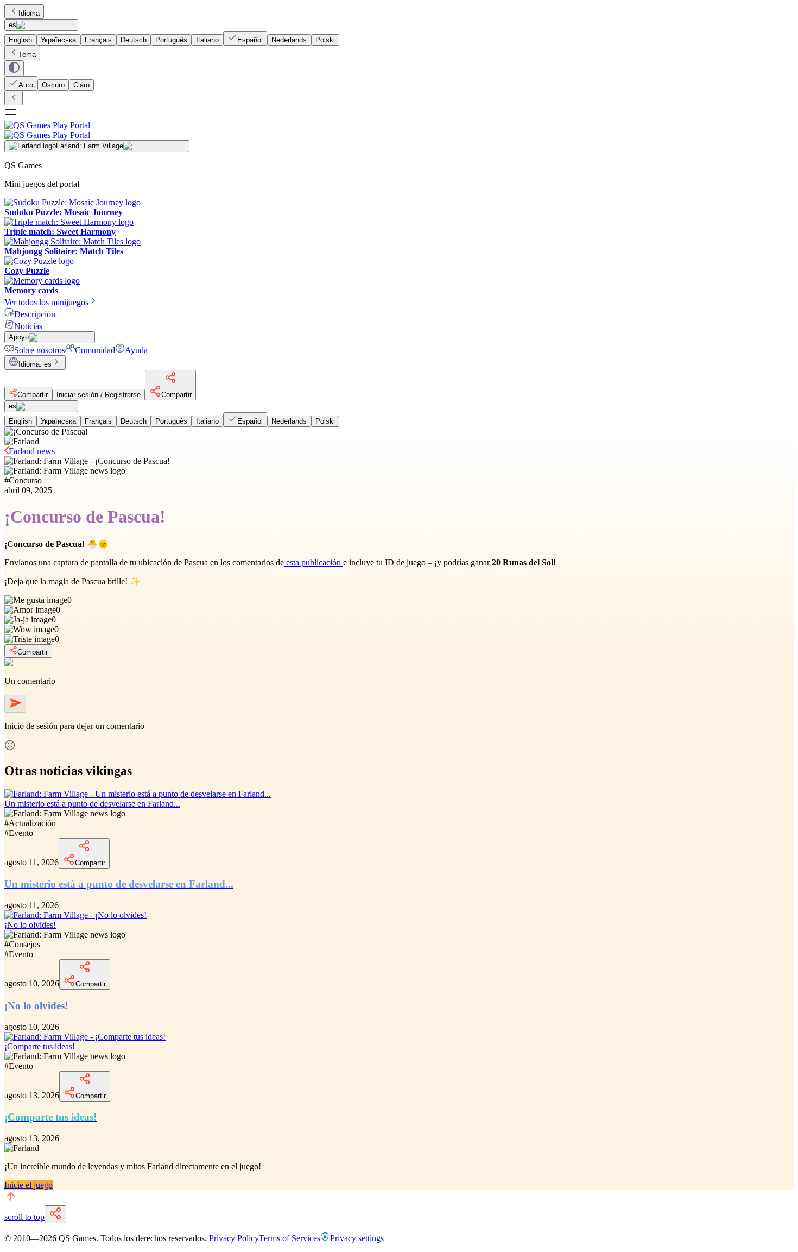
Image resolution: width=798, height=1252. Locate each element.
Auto (25, 85)
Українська (58, 40)
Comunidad (95, 350)
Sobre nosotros (39, 350)
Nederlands (289, 40)
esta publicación (313, 562)
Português (171, 40)
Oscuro (53, 85)
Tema (27, 55)
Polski (325, 40)
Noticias (28, 326)
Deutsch (134, 40)
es (12, 25)
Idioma (29, 13)
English (20, 40)
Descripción (34, 314)
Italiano (207, 40)
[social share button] (55, 1214)
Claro (81, 85)
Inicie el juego (28, 1185)
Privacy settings (357, 1238)
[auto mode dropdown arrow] (14, 68)
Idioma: (35, 364)
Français (98, 40)
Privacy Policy (234, 1238)
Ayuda (136, 350)
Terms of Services (289, 1238)
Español (250, 40)
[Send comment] (15, 704)
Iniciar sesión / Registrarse (98, 395)
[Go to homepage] (399, 130)
